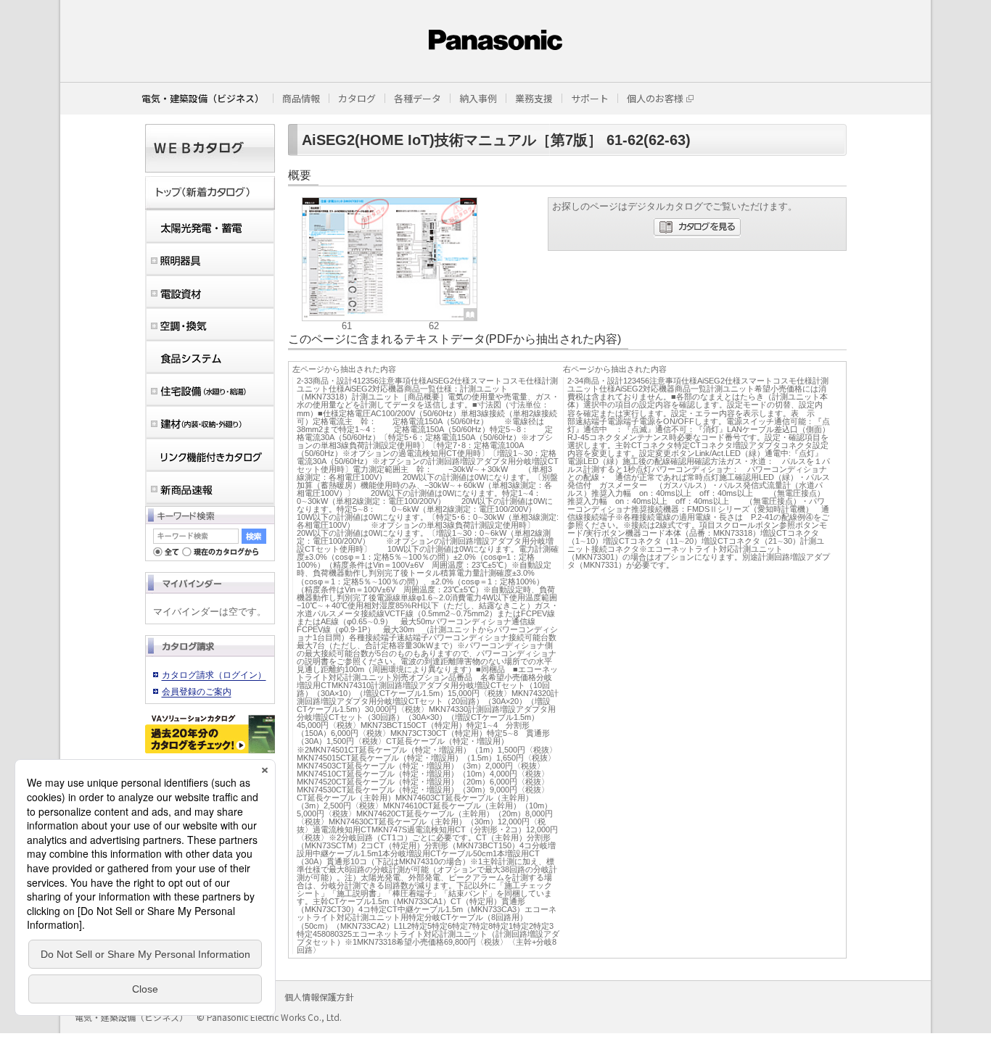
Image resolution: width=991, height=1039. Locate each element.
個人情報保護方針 (319, 996)
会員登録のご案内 (196, 692)
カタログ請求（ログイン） (214, 675)
